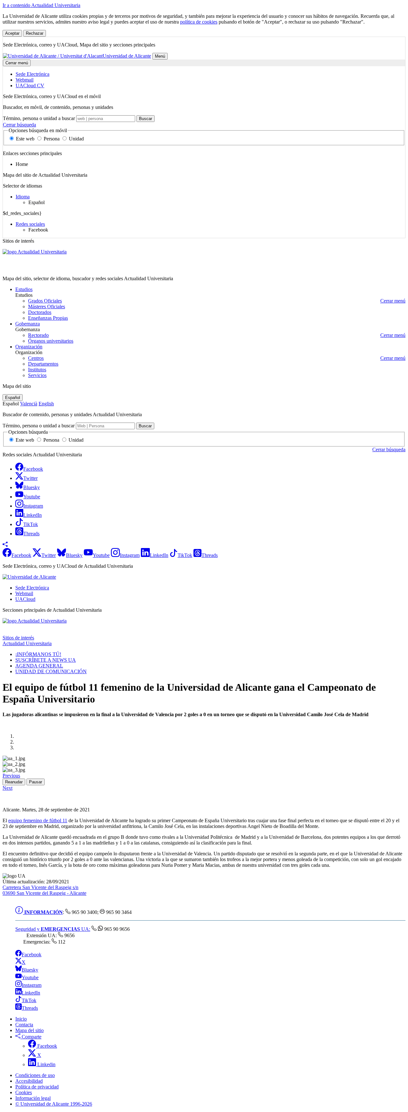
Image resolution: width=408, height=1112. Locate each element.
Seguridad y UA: (52, 929)
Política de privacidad (37, 1086)
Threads (30, 1008)
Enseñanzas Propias (48, 318)
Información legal (33, 1098)
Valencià (28, 403)
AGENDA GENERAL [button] (39, 665)
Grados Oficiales (45, 300)
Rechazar (34, 33)
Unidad (76, 138)
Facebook (31, 954)
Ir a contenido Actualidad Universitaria (41, 5)
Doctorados (39, 312)
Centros (36, 358)
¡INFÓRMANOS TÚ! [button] (38, 654)
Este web (25, 138)
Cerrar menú (16, 63)
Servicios (37, 375)
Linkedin (45, 1064)
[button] (5, 545)
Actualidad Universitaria (27, 267)
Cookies (23, 1092)
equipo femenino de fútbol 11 (37, 820)
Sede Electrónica (32, 587)
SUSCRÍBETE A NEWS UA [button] (45, 660)
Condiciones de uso (35, 1075)
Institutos (37, 369)
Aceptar (12, 33)
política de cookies (198, 22)
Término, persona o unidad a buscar (39, 118)
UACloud (25, 599)
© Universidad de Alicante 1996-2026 (53, 1104)
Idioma (23, 196)
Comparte (30, 1036)
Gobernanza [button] (27, 323)
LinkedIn (31, 992)
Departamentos (43, 364)
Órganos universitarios (50, 341)
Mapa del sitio (29, 1030)
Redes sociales (30, 224)
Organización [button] (28, 346)
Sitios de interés (18, 637)
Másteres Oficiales (46, 306)
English (46, 403)
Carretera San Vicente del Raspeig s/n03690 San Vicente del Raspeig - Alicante (44, 890)
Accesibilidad (29, 1081)
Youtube (30, 977)
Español (12, 397)
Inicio (21, 1019)
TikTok (29, 1000)
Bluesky (30, 970)
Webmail (24, 593)
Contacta (24, 1024)
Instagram (31, 985)
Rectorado (38, 335)
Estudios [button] (24, 289)
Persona (51, 138)
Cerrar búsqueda (19, 124)
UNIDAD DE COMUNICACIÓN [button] (51, 671)
